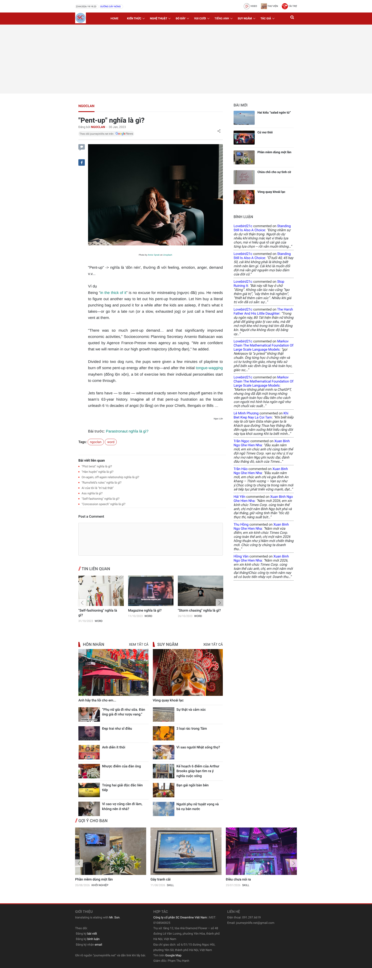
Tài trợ (292, 6)
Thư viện (272, 6)
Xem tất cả (139, 644)
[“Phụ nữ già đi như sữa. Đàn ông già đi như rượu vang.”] (89, 714)
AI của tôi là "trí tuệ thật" (98, 488)
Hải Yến (239, 497)
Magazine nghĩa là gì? (95, 610)
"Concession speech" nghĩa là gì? (103, 504)
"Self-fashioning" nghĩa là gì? (100, 499)
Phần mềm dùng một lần (274, 152)
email (98, 944)
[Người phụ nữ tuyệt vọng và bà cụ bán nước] (163, 809)
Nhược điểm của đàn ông (121, 766)
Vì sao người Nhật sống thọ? (198, 747)
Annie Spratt (154, 255)
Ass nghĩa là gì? (92, 493)
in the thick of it (113, 292)
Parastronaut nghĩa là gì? (127, 431)
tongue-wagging (209, 368)
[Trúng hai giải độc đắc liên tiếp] (89, 790)
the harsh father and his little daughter (263, 311)
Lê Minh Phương (246, 413)
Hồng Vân (241, 556)
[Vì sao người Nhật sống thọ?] (163, 752)
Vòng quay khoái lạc (168, 700)
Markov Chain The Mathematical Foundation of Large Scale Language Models (263, 345)
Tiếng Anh (222, 18)
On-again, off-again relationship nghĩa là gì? (110, 477)
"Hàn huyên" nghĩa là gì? (97, 472)
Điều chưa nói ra (238, 879)
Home (114, 18)
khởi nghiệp (99, 885)
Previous (82, 603)
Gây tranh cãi (160, 879)
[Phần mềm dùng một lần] (244, 157)
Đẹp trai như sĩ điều (117, 728)
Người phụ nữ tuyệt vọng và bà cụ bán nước (198, 806)
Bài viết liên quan (91, 460)
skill (170, 885)
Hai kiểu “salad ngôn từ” (274, 112)
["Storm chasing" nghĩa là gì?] (151, 591)
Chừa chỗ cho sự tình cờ (274, 172)
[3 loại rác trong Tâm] (163, 733)
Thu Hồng (241, 524)
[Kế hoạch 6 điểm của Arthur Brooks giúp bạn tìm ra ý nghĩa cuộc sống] (163, 771)
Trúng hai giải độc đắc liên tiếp (122, 787)
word (110, 442)
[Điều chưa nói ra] (261, 851)
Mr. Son (114, 917)
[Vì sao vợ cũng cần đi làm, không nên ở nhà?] (89, 809)
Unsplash (167, 255)
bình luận (93, 939)
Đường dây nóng (110, 6)
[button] (292, 18)
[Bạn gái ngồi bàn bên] (163, 790)
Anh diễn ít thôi (113, 747)
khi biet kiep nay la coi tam (261, 415)
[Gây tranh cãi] (186, 851)
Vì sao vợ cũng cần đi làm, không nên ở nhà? (122, 806)
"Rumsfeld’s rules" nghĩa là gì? (101, 482)
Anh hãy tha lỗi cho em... (97, 700)
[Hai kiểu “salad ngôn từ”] (244, 118)
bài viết (92, 933)
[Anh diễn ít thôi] (89, 752)
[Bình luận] (81, 147)
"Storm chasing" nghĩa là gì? (149, 610)
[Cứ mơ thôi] (244, 138)
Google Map (173, 955)
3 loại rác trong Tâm (192, 728)
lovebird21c (243, 226)
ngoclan (86, 106)
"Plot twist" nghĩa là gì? (97, 466)
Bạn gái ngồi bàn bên (193, 785)
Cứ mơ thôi (265, 132)
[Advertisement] (186, 59)
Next (219, 603)
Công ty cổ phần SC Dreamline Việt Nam (180, 917)
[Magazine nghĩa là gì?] (101, 591)
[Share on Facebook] (81, 162)
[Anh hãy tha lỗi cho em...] (113, 672)
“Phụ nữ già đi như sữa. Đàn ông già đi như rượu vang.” (123, 711)
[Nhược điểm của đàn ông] (89, 771)
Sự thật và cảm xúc (191, 709)
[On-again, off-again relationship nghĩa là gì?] (200, 591)
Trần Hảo (241, 469)
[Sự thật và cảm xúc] (163, 714)
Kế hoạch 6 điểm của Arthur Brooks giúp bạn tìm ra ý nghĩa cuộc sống (198, 771)
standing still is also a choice (262, 228)
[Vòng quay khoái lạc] (188, 672)
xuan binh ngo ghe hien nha (262, 443)
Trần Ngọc (242, 441)
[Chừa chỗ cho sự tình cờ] (244, 177)
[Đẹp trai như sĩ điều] (89, 733)
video (253, 6)
